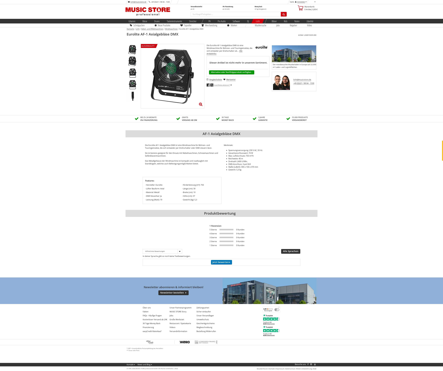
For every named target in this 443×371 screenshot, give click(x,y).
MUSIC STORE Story (178, 311)
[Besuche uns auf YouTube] (315, 364)
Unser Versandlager (205, 315)
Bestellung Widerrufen (206, 331)
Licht (258, 21)
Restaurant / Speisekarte (180, 323)
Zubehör (310, 21)
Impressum (280, 369)
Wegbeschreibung (204, 327)
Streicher (192, 21)
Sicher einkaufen (203, 311)
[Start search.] (284, 14)
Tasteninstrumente (174, 21)
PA (209, 21)
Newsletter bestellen (172, 292)
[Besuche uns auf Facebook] (308, 364)
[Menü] (279, 307)
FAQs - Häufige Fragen (152, 315)
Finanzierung (148, 327)
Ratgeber (293, 25)
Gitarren (132, 21)
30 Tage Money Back (151, 323)
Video (309, 25)
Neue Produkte (164, 25)
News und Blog (144, 364)
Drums (157, 21)
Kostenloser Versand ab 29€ (155, 319)
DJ (248, 21)
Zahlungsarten (202, 307)
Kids (285, 21)
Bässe (144, 21)
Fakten (145, 311)
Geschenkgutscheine (205, 323)
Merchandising (211, 25)
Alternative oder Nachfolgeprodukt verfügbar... (231, 72)
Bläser (274, 21)
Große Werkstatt (177, 319)
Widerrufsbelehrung (304, 369)
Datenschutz (290, 369)
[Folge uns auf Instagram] (311, 364)
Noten (296, 21)
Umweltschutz (202, 319)
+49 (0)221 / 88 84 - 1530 (303, 83)
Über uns (147, 307)
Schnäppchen (139, 25)
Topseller (188, 25)
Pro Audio (222, 21)
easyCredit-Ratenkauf (152, 331)
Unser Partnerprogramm (181, 307)
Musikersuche (260, 25)
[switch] (277, 309)
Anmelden (301, 2)
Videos (172, 327)
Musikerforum (262, 369)
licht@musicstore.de (138, 2)
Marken (234, 25)
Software (236, 21)
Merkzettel (230, 79)
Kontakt (130, 364)
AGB (314, 369)
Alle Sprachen (290, 251)
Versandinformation (178, 331)
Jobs (278, 25)
